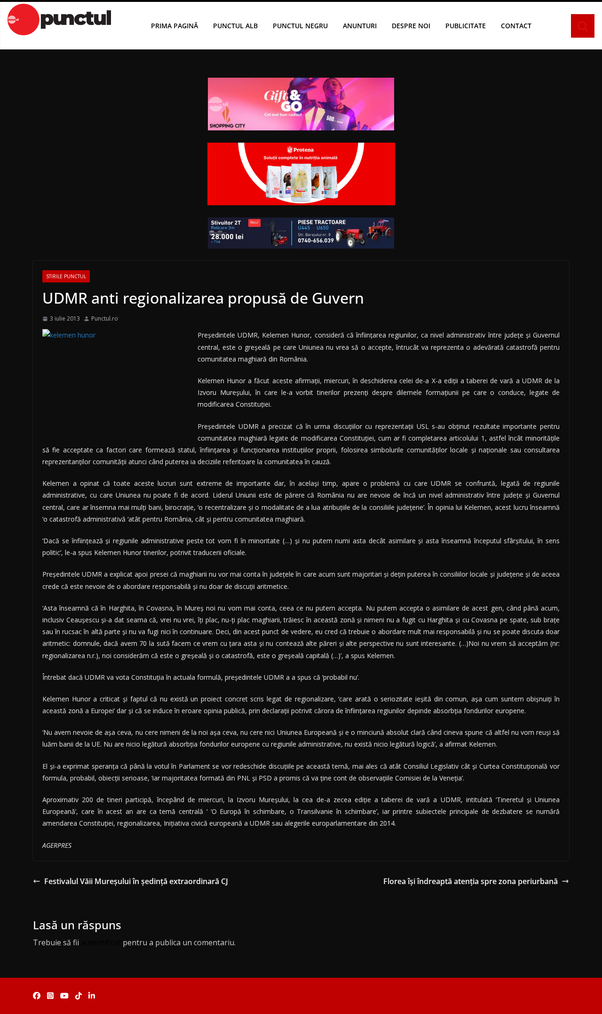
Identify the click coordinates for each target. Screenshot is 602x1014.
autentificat (101, 942)
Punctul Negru (300, 25)
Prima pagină (174, 25)
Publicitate (465, 25)
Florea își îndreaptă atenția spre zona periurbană (470, 881)
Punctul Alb (235, 25)
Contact (516, 25)
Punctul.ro (104, 318)
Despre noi (411, 25)
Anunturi (360, 25)
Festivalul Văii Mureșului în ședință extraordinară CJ (136, 881)
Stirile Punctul (66, 276)
